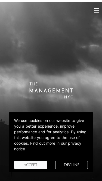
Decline (71, 165)
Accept (30, 165)
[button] (96, 10)
